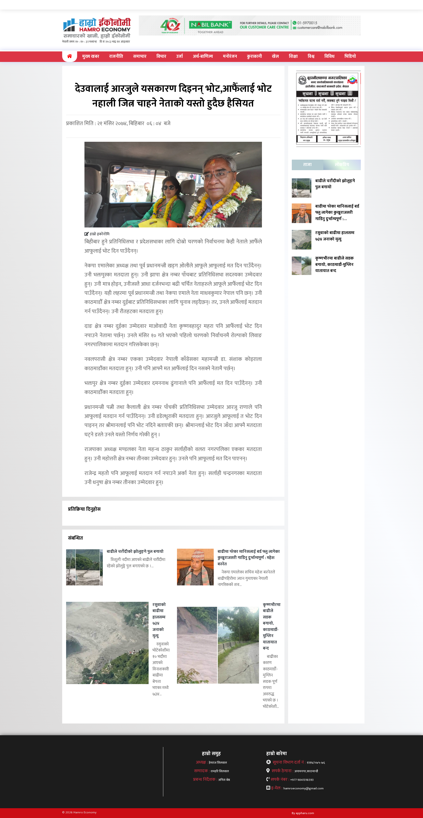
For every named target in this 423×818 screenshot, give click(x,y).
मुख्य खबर (90, 56)
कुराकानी (254, 56)
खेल (275, 56)
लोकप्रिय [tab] (342, 164)
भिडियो (350, 56)
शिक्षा (293, 56)
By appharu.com (303, 813)
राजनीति (116, 56)
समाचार (139, 56)
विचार (161, 56)
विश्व (311, 56)
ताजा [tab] (307, 164)
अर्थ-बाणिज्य (203, 56)
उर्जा (179, 56)
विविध (329, 56)
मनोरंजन (230, 56)
